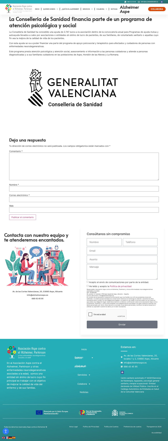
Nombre (14, 185)
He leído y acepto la (110, 286)
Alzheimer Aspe (129, 9)
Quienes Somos (49, 9)
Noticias (114, 9)
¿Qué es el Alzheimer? (70, 9)
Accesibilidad (156, 433)
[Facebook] (162, 2)
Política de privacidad (121, 286)
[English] (3, 437)
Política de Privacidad (91, 427)
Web (11, 206)
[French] (7, 437)
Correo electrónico (19, 195)
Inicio (37, 9)
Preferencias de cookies (132, 427)
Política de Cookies (111, 427)
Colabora (100, 9)
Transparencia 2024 (154, 427)
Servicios (86, 9)
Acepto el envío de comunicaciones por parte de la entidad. (119, 282)
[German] (10, 437)
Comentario (16, 151)
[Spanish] (14, 437)
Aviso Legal (73, 427)
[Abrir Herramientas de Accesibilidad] (6, 431)
